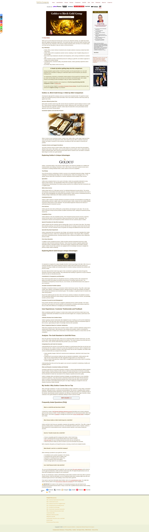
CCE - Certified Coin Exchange (53, 507)
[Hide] (0, 33)
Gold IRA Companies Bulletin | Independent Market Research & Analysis (78, 527)
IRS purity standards (77, 469)
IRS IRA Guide (49, 520)
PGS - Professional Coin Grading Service (55, 505)
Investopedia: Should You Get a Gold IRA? (56, 518)
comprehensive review (76, 480)
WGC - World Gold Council (52, 501)
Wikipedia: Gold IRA (51, 516)
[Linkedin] (1, 19)
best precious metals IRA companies (64, 481)
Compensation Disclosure (59, 529)
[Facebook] (1, 15)
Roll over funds (47, 440)
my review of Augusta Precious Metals (67, 86)
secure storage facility (78, 414)
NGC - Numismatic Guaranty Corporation (56, 509)
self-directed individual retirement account (62, 411)
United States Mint (51, 513)
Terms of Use (95, 529)
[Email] (1, 29)
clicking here (58, 83)
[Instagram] (1, 23)
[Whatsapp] (1, 27)
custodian (57, 414)
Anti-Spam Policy (81, 529)
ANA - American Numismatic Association (55, 499)
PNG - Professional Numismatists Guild (55, 511)
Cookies (74, 529)
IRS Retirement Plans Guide (53, 522)
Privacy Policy (68, 529)
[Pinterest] (1, 21)
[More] (1, 31)
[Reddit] (1, 25)
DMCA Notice (88, 529)
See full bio (96, 52)
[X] (1, 17)
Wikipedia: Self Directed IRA (52, 514)
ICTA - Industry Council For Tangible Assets (56, 503)
